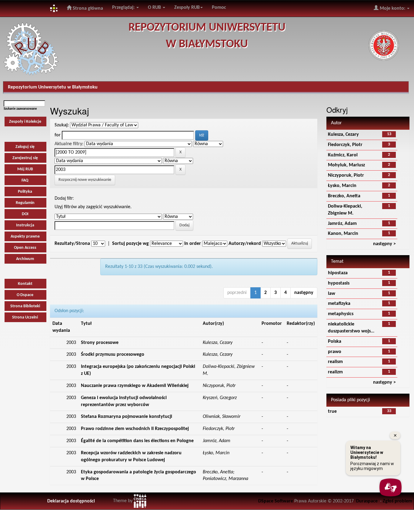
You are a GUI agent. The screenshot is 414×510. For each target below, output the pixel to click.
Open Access (25, 248)
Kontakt (25, 284)
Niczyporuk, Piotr (346, 175)
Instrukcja (25, 225)
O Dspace (25, 295)
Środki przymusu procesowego (112, 354)
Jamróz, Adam (342, 223)
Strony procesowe (100, 342)
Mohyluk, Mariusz (346, 165)
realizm (335, 372)
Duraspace (367, 501)
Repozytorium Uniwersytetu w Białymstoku (53, 87)
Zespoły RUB (187, 7)
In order (192, 243)
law (331, 293)
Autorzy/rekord (245, 243)
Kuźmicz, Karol (343, 155)
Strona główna (87, 8)
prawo (334, 351)
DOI (25, 214)
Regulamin (25, 203)
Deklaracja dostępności (71, 501)
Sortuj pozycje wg (130, 243)
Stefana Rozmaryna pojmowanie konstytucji (126, 416)
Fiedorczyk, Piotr (345, 144)
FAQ (25, 180)
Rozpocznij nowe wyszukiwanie (84, 180)
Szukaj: (62, 125)
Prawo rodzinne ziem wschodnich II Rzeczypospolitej (135, 428)
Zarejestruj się (25, 158)
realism (335, 361)
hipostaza (338, 273)
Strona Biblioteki (25, 306)
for (58, 135)
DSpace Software (275, 501)
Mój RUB (25, 169)
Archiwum (25, 259)
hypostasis (338, 283)
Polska (334, 341)
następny (303, 292)
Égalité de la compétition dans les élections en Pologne (137, 440)
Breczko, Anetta (344, 196)
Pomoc (219, 7)
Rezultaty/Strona (72, 243)
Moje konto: (392, 8)
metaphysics (340, 314)
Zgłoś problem (397, 501)
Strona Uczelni (25, 317)
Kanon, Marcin (343, 233)
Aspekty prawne (25, 236)
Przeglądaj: (124, 7)
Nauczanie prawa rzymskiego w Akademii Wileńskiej (135, 385)
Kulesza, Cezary (343, 134)
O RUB (155, 7)
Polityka (25, 192)
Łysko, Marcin (342, 185)
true (332, 411)
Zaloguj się (25, 147)
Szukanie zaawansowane (20, 109)
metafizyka (339, 303)
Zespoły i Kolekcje (25, 122)
